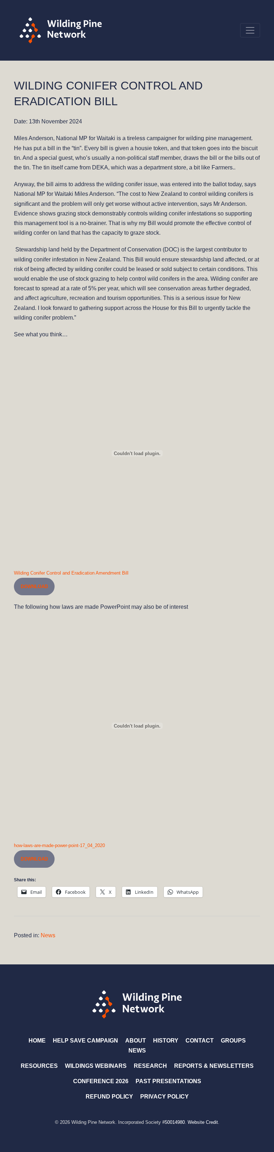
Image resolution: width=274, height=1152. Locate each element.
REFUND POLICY (109, 1097)
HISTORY (165, 1041)
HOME (37, 1041)
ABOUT (135, 1041)
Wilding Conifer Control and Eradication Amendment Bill (71, 573)
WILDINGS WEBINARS (96, 1066)
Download (34, 586)
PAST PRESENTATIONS (168, 1081)
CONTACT (200, 1041)
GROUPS (233, 1041)
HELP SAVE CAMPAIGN (85, 1041)
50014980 (175, 1122)
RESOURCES (39, 1066)
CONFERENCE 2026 (100, 1081)
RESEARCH (150, 1066)
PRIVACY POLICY (164, 1097)
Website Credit (203, 1122)
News (48, 935)
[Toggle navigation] (250, 30)
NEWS (137, 1050)
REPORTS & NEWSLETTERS (214, 1066)
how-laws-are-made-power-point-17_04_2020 (59, 845)
